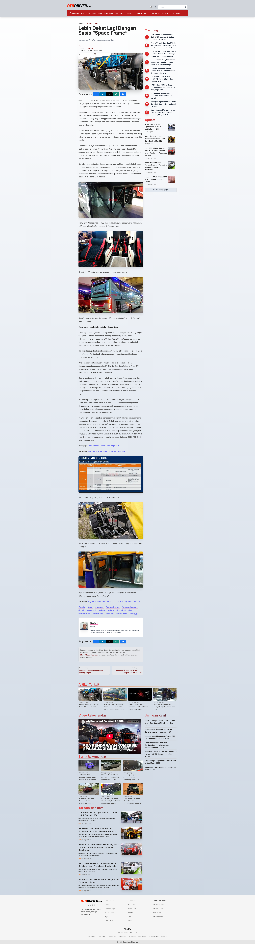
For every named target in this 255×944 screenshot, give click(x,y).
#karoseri (91, 610)
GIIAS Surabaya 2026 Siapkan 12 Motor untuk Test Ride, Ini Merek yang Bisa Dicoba (160, 723)
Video (178, 13)
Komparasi (138, 13)
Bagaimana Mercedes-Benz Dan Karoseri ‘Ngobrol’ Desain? (114, 601)
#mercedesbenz (130, 607)
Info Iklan (122, 937)
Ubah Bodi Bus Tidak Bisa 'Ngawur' (103, 446)
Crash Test (156, 13)
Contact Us (102, 937)
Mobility (165, 13)
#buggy (133, 613)
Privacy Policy (153, 937)
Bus (96, 23)
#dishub (110, 613)
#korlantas (98, 613)
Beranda (75, 13)
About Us (91, 937)
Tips (121, 13)
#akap (102, 610)
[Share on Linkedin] (102, 94)
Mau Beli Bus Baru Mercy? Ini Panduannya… (107, 451)
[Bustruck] (79, 5)
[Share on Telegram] (123, 94)
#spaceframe (113, 607)
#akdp (111, 610)
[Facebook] (88, 905)
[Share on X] (109, 94)
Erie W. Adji (89, 48)
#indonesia (122, 613)
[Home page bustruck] (151, 6)
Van (130, 932)
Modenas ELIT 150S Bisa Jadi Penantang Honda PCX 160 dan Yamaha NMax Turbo (161, 754)
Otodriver (135, 942)
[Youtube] (94, 905)
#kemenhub (84, 613)
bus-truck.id (157, 913)
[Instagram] (91, 905)
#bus (90, 607)
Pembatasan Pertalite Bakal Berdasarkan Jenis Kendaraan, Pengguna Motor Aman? (157, 745)
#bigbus (99, 607)
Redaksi (164, 937)
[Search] (185, 7)
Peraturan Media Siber (137, 937)
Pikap (120, 932)
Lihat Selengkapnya (160, 190)
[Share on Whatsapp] (116, 94)
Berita (94, 13)
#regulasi (121, 610)
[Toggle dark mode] (156, 6)
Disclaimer (112, 937)
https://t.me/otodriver (89, 655)
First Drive (128, 13)
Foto (172, 13)
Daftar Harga (103, 13)
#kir (130, 610)
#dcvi (81, 610)
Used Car (147, 13)
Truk (126, 932)
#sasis (81, 607)
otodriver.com (158, 905)
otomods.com (158, 917)
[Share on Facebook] (96, 94)
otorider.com (158, 909)
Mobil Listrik (113, 13)
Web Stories (85, 13)
